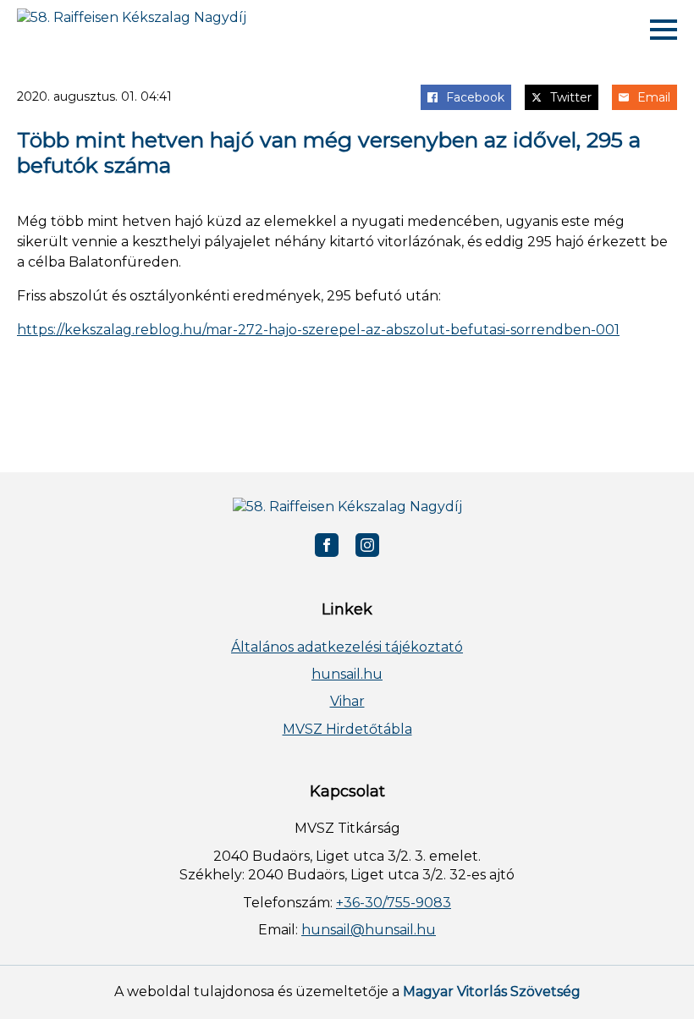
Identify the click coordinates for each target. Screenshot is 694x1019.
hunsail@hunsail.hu (368, 930)
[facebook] (327, 545)
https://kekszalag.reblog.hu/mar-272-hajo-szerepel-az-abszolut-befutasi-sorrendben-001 (318, 330)
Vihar (347, 701)
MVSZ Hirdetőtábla (347, 729)
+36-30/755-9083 (393, 903)
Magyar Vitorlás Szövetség (492, 991)
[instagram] (367, 545)
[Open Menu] (663, 29)
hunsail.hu (347, 674)
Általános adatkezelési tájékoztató (347, 647)
